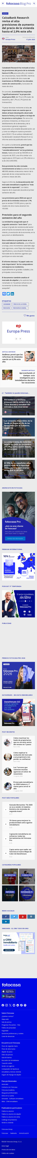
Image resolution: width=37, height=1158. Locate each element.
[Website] (16, 338)
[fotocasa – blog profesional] (18, 3)
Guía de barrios (7, 1057)
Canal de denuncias (8, 1036)
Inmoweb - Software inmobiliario (12, 1099)
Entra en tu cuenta (8, 1096)
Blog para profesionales (10, 1093)
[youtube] (14, 1005)
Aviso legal (5, 1146)
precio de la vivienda (20, 304)
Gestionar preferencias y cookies (12, 1033)
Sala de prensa (6, 1022)
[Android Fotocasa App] (8, 996)
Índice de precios (7, 1055)
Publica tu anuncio (8, 1111)
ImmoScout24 (24, 1133)
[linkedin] (17, 1005)
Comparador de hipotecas (10, 1069)
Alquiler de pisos (7, 1052)
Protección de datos (8, 1150)
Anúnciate (5, 1084)
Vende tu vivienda (7, 1123)
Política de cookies (8, 1153)
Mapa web (5, 1019)
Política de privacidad (9, 1028)
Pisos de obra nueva (8, 1049)
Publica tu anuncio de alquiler (11, 1114)
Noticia (5, 13)
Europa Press (10, 39)
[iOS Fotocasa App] (8, 991)
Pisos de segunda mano (10, 1046)
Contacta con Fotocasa (9, 1087)
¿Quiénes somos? (7, 1016)
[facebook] (3, 1005)
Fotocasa (5, 1133)
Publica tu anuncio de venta (11, 1117)
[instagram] (6, 1005)
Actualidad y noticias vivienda (11, 1072)
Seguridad (5, 1031)
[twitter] (10, 1005)
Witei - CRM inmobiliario (10, 1101)
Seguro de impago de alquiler (11, 1075)
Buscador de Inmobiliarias (10, 1060)
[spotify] (25, 1005)
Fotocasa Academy (8, 1090)
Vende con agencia (8, 1066)
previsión (6, 308)
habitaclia (13, 1133)
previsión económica (20, 308)
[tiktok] (21, 1005)
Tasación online (7, 1063)
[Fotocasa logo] (18, 985)
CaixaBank (6, 304)
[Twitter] (20, 338)
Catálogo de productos (9, 1120)
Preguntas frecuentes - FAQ (11, 1025)
